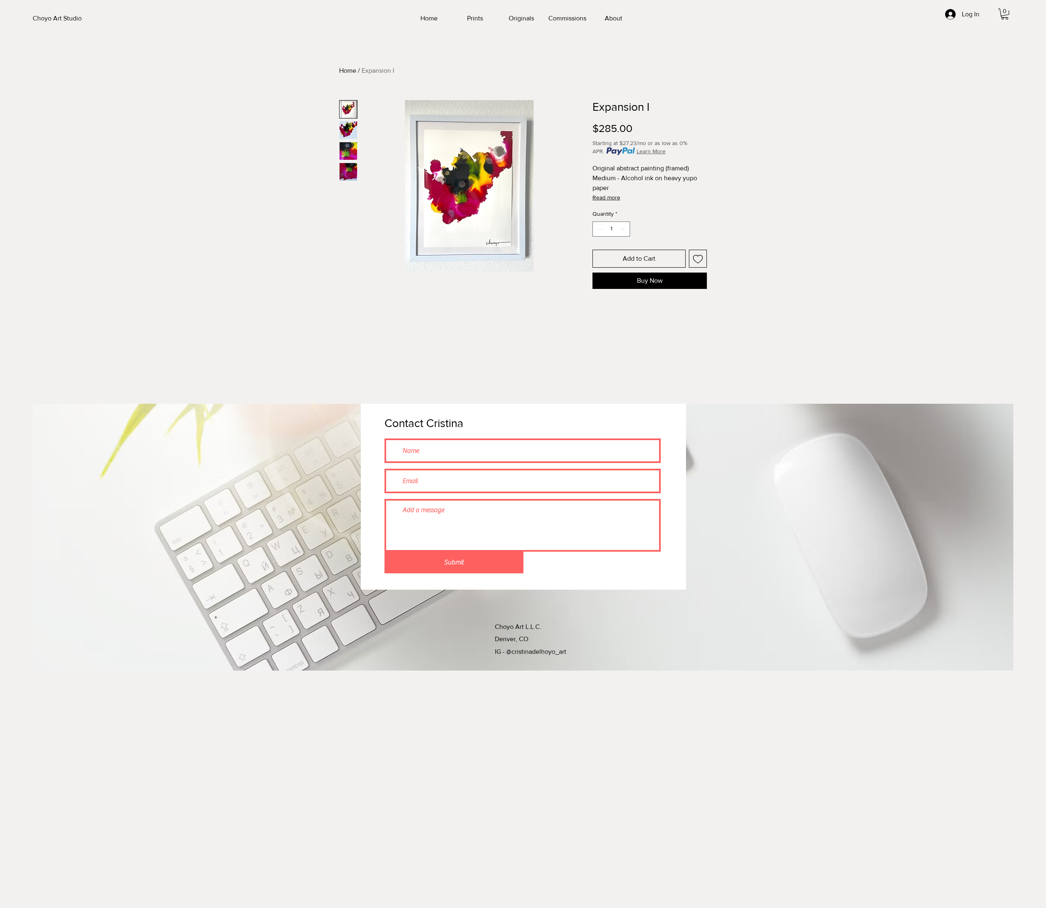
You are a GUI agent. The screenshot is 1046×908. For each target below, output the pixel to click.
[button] (1004, 14)
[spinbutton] (611, 229)
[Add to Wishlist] (698, 259)
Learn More (651, 151)
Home (347, 70)
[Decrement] (599, 229)
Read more (606, 197)
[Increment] (624, 229)
